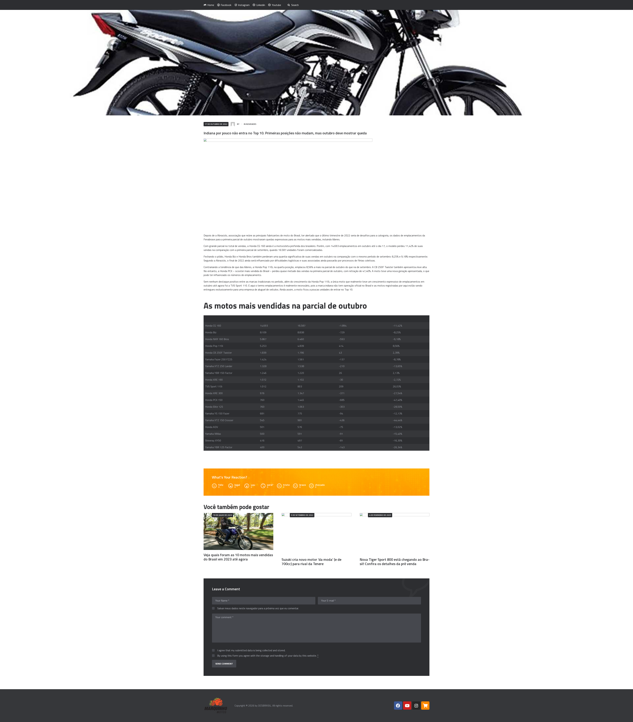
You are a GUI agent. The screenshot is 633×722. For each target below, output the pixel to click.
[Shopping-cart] (425, 705)
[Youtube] (407, 705)
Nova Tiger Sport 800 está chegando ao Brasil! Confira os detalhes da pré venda (394, 561)
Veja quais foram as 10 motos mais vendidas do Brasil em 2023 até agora (238, 557)
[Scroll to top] (626, 717)
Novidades (251, 124)
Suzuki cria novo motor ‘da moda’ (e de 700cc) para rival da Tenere (311, 561)
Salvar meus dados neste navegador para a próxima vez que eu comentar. (258, 608)
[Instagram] (416, 705)
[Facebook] (398, 705)
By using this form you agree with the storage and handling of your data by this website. (267, 655)
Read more (238, 531)
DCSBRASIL (264, 705)
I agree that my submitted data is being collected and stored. (251, 650)
